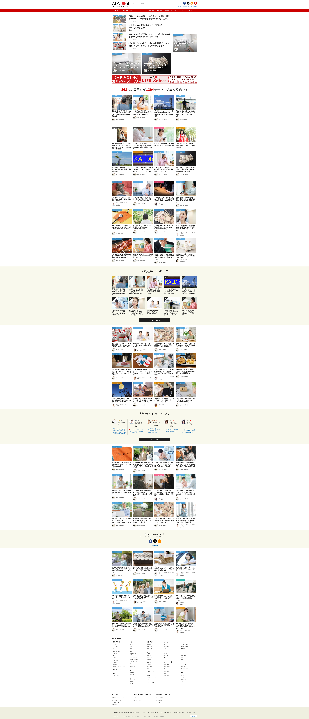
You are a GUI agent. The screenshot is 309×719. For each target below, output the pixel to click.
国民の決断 (114, 704)
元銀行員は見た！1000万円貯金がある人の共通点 (171, 430)
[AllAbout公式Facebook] (184, 3)
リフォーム (115, 648)
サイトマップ (172, 6)
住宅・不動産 (116, 642)
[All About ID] (195, 3)
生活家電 (149, 662)
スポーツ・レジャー (185, 681)
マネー (127, 10)
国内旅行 (132, 674)
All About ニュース (138, 697)
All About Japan (137, 700)
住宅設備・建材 (116, 651)
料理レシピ (149, 657)
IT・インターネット (185, 651)
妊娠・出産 (149, 666)
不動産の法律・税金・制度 (118, 666)
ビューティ (135, 10)
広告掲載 (132, 712)
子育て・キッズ (150, 671)
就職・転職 (166, 664)
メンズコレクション (185, 666)
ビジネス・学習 (158, 10)
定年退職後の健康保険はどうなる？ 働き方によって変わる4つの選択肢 (154, 430)
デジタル (141, 10)
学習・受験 (166, 675)
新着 (121, 10)
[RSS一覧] (191, 3)
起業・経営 (166, 671)
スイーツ (149, 679)
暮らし (146, 10)
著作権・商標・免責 (164, 712)
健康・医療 (149, 642)
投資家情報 (126, 712)
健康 (131, 10)
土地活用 (115, 662)
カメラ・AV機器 (184, 646)
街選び (114, 657)
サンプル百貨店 (159, 697)
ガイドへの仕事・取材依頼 (118, 702)
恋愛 (182, 657)
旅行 (172, 10)
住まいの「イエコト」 (118, 669)
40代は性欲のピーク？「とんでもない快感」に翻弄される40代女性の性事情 (188, 430)
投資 (131, 646)
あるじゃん (132, 666)
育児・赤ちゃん (150, 668)
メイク (165, 644)
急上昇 (116, 10)
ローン (131, 663)
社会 (165, 673)
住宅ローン (132, 651)
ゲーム (182, 677)
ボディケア (166, 651)
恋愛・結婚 (151, 10)
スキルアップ (167, 666)
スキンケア (166, 646)
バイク (131, 683)
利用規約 (137, 712)
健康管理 (149, 644)
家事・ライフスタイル (152, 655)
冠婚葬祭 (149, 659)
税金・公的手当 (133, 661)
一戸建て (115, 644)
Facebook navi (159, 700)
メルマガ (179, 6)
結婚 (182, 659)
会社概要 (116, 712)
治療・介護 (149, 648)
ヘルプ (193, 712)
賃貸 (114, 655)
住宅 (124, 10)
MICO (165, 657)
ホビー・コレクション (185, 679)
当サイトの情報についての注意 (177, 712)
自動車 (131, 681)
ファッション (180, 10)
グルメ (186, 10)
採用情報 (121, 712)
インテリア (115, 653)
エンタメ (183, 675)
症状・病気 (149, 646)
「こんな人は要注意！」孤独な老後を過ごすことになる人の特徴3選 (136, 431)
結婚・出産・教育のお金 (135, 657)
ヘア (165, 648)
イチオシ (158, 702)
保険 (131, 648)
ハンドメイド (150, 664)
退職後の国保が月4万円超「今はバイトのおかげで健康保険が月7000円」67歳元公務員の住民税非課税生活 (119, 431)
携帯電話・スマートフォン (186, 648)
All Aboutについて (155, 712)
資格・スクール (167, 668)
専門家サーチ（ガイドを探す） (118, 697)
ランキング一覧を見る (154, 320)
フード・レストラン (151, 677)
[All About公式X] (188, 3)
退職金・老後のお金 (134, 659)
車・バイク (191, 10)
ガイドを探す (194, 6)
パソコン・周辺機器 (185, 644)
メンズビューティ (185, 668)
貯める (131, 644)
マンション (115, 646)
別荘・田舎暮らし (117, 660)
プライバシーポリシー (145, 712)
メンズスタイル (166, 10)
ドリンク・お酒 (150, 682)
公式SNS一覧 (186, 6)
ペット (182, 684)
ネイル (165, 653)
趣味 (175, 10)
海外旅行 (132, 672)
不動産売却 (115, 664)
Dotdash (194, 716)
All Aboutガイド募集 (116, 700)
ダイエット (166, 655)
